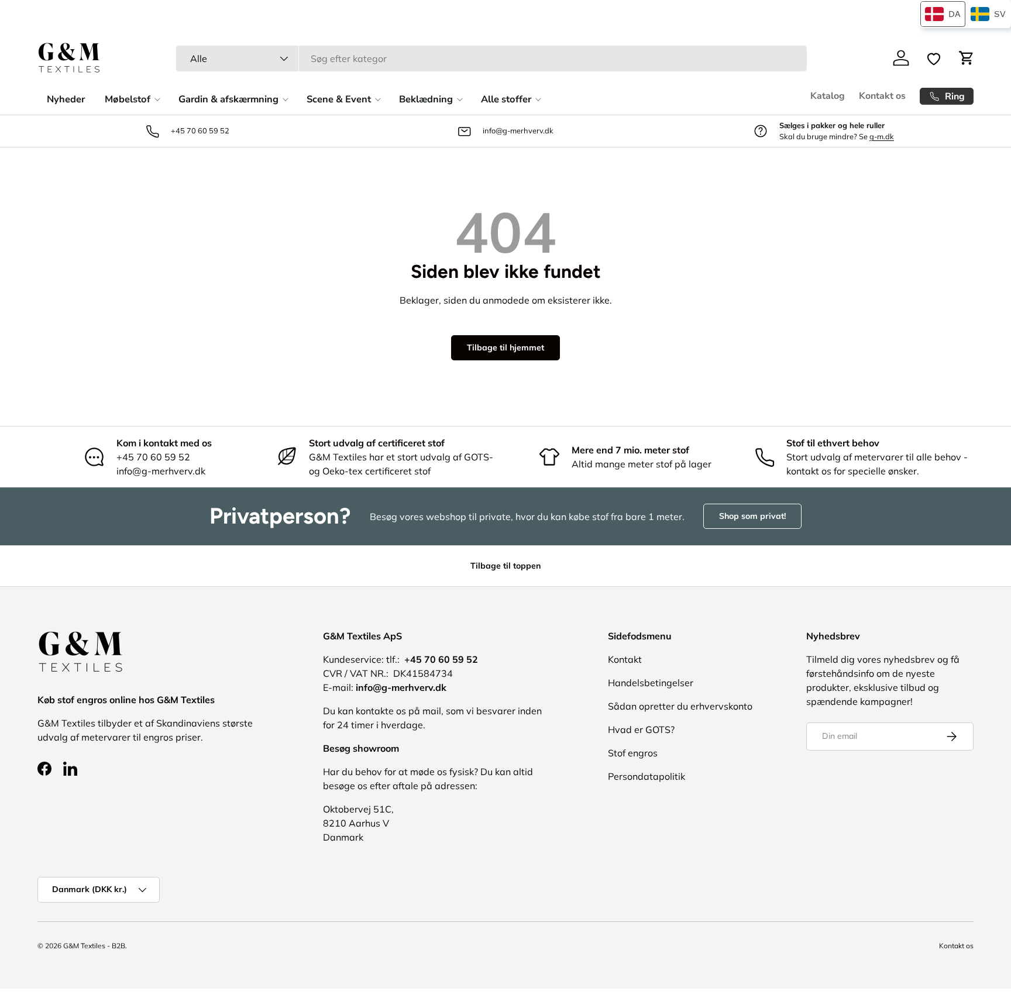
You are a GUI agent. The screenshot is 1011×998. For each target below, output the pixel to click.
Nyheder (66, 99)
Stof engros (633, 753)
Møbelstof (127, 99)
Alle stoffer (506, 99)
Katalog (827, 96)
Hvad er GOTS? (641, 729)
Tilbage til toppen (505, 565)
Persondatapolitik (646, 776)
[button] (966, 58)
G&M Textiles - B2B (94, 945)
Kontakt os (882, 96)
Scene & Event (339, 99)
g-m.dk (881, 136)
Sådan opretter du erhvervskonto (680, 706)
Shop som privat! (752, 516)
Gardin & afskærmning (228, 99)
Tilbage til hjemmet (505, 347)
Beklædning (426, 99)
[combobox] (491, 58)
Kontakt (625, 659)
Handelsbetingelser (650, 683)
